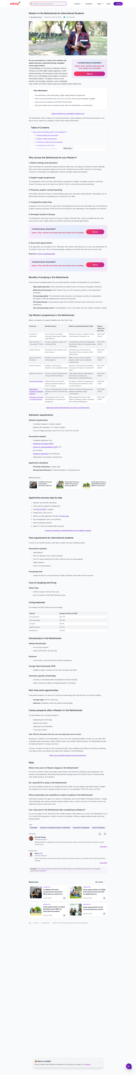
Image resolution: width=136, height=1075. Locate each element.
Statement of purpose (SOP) (43, 444)
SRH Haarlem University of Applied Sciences (36, 391)
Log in (108, 4)
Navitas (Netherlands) (36, 381)
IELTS (39, 509)
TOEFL (43, 509)
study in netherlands (98, 827)
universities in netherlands (81, 827)
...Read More (42, 871)
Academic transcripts (40, 454)
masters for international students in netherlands (55, 827)
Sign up (95, 232)
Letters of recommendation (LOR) (45, 447)
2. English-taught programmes (46, 139)
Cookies (87, 1064)
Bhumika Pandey (36, 17)
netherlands (33, 827)
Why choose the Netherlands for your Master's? (50, 132)
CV (34, 450)
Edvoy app (65, 516)
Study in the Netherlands (46, 254)
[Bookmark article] (105, 834)
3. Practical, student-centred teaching (48, 142)
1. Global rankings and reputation (46, 135)
